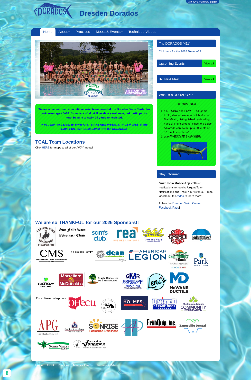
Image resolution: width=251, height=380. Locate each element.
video (180, 195)
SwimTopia (126, 372)
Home (48, 32)
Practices (82, 32)
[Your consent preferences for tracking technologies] (7, 373)
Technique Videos (142, 32)
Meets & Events (108, 32)
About (63, 32)
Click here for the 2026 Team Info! (180, 51)
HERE (45, 147)
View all (209, 63)
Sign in (213, 1)
